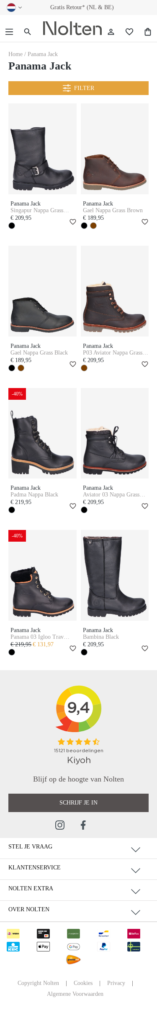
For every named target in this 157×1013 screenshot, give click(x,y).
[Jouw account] (111, 32)
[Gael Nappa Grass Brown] (115, 148)
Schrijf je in (78, 803)
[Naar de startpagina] (72, 28)
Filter (84, 88)
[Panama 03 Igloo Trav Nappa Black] (42, 575)
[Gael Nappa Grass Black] (42, 291)
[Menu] (9, 32)
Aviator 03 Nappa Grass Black (111, 494)
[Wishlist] (129, 32)
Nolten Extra (30, 888)
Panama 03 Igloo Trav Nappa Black (37, 637)
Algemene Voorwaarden (75, 994)
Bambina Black (101, 637)
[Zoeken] (27, 32)
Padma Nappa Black (34, 494)
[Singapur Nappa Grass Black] (42, 148)
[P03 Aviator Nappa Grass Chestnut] (115, 291)
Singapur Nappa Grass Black (36, 210)
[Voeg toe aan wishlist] (72, 223)
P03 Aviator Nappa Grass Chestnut (112, 353)
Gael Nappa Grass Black (39, 353)
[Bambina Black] (115, 575)
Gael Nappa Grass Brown (113, 210)
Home (16, 54)
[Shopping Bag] (148, 32)
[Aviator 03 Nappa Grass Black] (115, 433)
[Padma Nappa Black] (42, 433)
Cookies (83, 983)
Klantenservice (34, 867)
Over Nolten (28, 909)
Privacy (116, 983)
